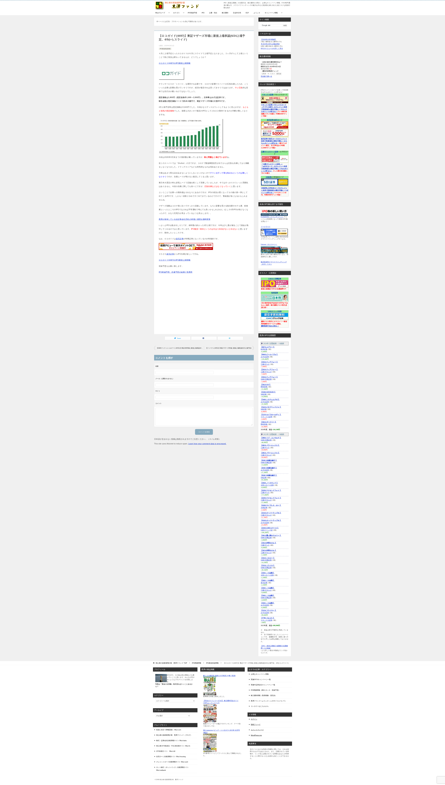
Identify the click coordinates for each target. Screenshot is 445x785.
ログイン (254, 719)
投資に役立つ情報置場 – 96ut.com (168, 730)
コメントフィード (257, 730)
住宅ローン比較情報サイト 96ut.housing (171, 756)
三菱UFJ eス (265, 364)
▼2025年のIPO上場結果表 (270, 44)
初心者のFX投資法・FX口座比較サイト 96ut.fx (173, 746)
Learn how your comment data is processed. (207, 444)
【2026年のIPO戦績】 (268, 39)
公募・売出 (213, 13)
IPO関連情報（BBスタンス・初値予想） (265, 690)
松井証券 (274, 293)
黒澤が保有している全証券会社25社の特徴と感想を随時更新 (184, 219)
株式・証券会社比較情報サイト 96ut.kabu (171, 740)
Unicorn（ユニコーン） (269, 244)
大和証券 (264, 508)
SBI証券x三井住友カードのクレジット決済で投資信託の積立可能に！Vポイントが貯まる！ (274, 190)
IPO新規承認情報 (165, 49)
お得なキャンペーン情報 (260, 674)
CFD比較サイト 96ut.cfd (165, 751)
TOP (171, 663)
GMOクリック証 (267, 530)
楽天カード (278, 120)
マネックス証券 (267, 94)
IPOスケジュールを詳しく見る (272, 48)
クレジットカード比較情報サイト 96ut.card (172, 762)
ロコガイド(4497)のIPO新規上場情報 (174, 63)
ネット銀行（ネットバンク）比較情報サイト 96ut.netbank (172, 768)
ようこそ (257, 13)
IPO (203, 13)
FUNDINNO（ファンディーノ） (272, 217)
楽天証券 (180, 239)
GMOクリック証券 (275, 311)
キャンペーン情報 (271, 13)
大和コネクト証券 (267, 485)
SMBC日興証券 (266, 379)
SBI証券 (269, 177)
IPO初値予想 (192, 13)
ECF (247, 13)
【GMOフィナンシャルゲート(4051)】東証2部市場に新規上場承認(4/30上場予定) (180, 348)
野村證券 (264, 387)
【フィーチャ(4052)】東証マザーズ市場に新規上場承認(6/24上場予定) (228, 348)
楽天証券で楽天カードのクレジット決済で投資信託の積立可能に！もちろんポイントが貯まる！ (274, 141)
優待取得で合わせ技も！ (270, 326)
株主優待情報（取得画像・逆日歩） (264, 695)
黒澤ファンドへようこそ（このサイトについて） (268, 701)
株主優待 (225, 13)
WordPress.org (256, 735)
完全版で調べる (266, 76)
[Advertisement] (204, 303)
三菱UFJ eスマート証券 (269, 152)
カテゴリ (176, 13)
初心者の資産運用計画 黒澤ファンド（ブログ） (174, 735)
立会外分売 (237, 13)
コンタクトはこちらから (260, 706)
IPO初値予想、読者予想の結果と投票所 (175, 272)
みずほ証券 (265, 357)
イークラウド (265, 227)
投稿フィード (256, 724)
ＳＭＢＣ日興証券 (274, 279)
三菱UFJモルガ (266, 372)
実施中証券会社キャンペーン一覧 (263, 685)
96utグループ (160, 13)
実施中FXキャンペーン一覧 (261, 679)
